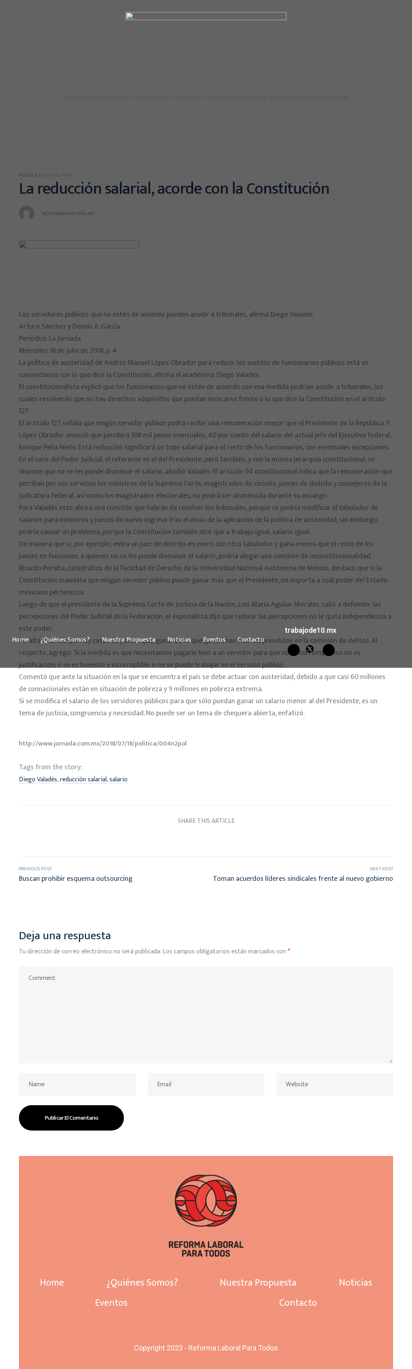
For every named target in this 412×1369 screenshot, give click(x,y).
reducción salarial (83, 780)
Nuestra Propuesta (128, 639)
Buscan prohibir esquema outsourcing (112, 875)
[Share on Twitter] (176, 840)
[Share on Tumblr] (206, 840)
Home (20, 639)
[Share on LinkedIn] (191, 840)
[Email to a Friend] (251, 840)
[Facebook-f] (191, 1331)
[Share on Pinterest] (236, 840)
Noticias (179, 639)
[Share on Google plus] (221, 840)
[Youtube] (329, 650)
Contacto (251, 639)
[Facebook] (294, 650)
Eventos (214, 639)
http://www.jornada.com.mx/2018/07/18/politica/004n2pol (103, 743)
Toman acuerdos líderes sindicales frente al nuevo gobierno (299, 875)
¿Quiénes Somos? (65, 639)
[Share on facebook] (161, 840)
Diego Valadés (38, 780)
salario (118, 780)
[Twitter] (204, 1331)
